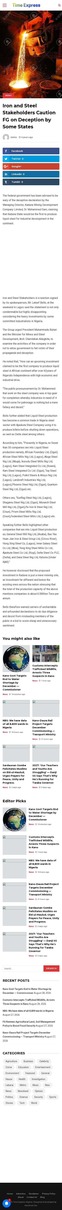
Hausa (9, 1079)
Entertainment (42, 1067)
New (47, 1085)
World (34, 1103)
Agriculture (11, 1061)
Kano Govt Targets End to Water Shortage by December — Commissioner (16, 658)
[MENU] (5, 5)
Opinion (39, 1091)
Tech (22, 1103)
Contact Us (32, 1197)
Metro (23, 1085)
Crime (9, 1067)
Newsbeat (23, 1091)
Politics (9, 1097)
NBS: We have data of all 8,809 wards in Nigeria (16, 708)
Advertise (21, 1194)
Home (10, 1194)
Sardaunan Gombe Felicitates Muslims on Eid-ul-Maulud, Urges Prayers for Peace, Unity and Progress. (16, 753)
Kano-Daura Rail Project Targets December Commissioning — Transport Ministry (46, 708)
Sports (52, 1097)
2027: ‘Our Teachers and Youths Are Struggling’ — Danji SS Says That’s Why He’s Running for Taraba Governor (46, 753)
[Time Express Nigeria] (26, 6)
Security (38, 1097)
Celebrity (44, 1061)
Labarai (9, 1085)
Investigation (38, 1079)
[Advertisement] (31, 262)
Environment (12, 1073)
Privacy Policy (48, 1194)
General (45, 1073)
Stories (9, 1103)
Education (23, 1067)
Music (36, 1085)
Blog (42, 1197)
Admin (13, 137)
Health (22, 1079)
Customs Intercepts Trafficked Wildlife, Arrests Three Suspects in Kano (46, 653)
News (8, 95)
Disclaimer (34, 1194)
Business (28, 1061)
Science (24, 1097)
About (20, 1197)
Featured (30, 1073)
